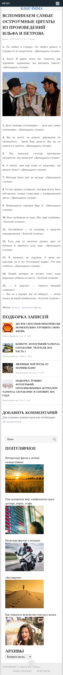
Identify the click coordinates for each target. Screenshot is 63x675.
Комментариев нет (10, 336)
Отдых (31, 39)
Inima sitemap (22, 671)
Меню (6, 3)
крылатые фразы (31, 307)
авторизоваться (11, 421)
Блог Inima (32, 8)
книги (15, 307)
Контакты (43, 671)
